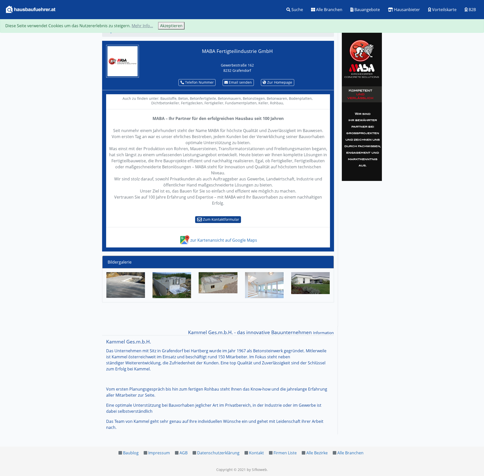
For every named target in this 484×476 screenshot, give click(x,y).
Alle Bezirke (317, 453)
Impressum (159, 453)
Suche (296, 9)
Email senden (240, 82)
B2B (472, 9)
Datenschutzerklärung (218, 453)
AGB (183, 453)
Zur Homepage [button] (279, 82)
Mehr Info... (142, 25)
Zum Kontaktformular (220, 219)
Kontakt (256, 453)
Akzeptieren (171, 25)
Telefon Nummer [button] (199, 82)
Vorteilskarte (444, 9)
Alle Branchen (328, 9)
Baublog (131, 453)
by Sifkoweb (257, 469)
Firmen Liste (285, 453)
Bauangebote (366, 9)
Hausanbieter (406, 9)
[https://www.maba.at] (122, 61)
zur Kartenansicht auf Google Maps (223, 240)
